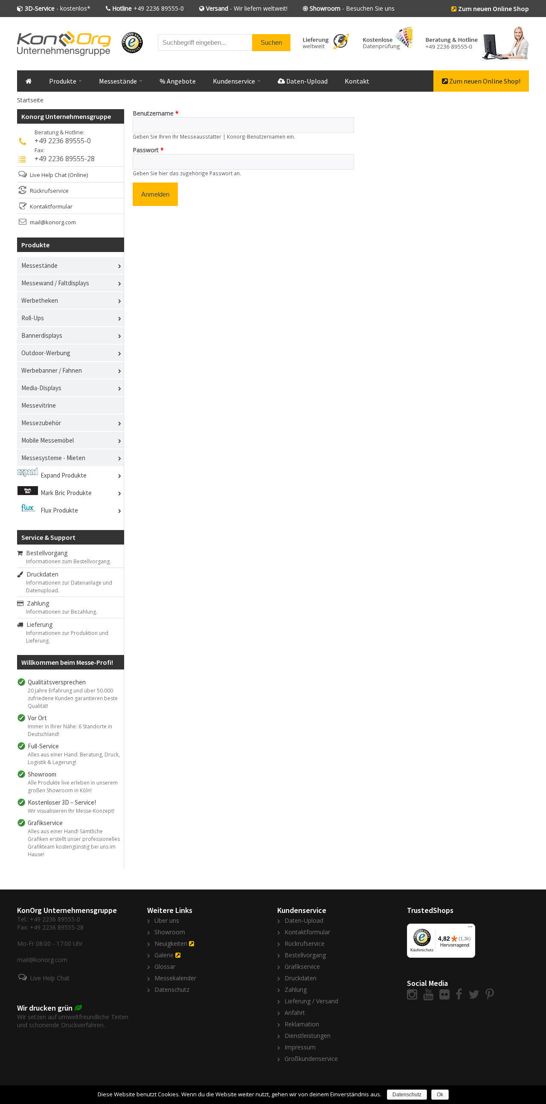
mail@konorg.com (53, 222)
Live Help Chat (48, 175)
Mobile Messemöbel (47, 440)
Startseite (30, 100)
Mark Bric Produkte (66, 493)
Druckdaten (40, 574)
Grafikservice (302, 966)
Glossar (164, 966)
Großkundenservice (311, 1059)
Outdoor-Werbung (45, 353)
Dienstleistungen (308, 1036)
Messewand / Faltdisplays (55, 283)
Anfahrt (295, 1012)
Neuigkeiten (170, 943)
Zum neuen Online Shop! (484, 81)
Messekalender (175, 978)
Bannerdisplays (41, 335)
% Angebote (178, 81)
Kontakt (357, 81)
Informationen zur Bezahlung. (61, 611)
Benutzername (156, 113)
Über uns (166, 920)
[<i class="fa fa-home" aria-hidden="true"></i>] (29, 81)
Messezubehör (41, 423)
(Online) (78, 175)
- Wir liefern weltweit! (247, 8)
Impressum (300, 1047)
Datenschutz (171, 989)
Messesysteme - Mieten (53, 458)
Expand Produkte (64, 475)
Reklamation (302, 1024)
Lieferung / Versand (311, 1001)
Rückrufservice (49, 190)
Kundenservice (234, 81)
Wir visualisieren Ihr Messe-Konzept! (71, 810)
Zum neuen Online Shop (493, 8)
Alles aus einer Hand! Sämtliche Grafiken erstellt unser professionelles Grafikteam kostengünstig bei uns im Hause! (74, 843)
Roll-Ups (32, 318)
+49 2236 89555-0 (148, 8)
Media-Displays (41, 388)
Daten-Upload (306, 81)
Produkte (63, 81)
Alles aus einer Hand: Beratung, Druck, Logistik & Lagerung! (74, 758)
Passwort (148, 150)
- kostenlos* (57, 8)
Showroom (169, 932)
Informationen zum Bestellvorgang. (68, 561)
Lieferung (37, 624)
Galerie (164, 955)
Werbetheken (39, 300)
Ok (440, 1095)
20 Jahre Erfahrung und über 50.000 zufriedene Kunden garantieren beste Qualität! (73, 698)
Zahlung (36, 603)
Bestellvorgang (45, 553)
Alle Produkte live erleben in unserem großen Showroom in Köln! (73, 786)
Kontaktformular (51, 206)
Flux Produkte (59, 510)
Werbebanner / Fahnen (51, 370)
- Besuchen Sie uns (352, 8)
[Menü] (470, 929)
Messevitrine (38, 405)
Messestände (118, 81)
